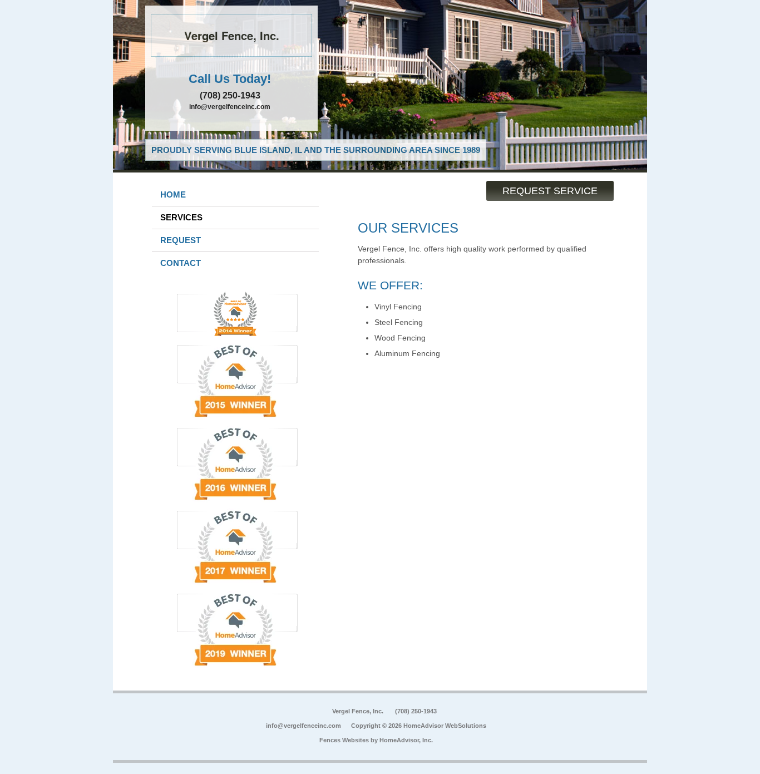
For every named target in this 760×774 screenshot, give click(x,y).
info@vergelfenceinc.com (229, 107)
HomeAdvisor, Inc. (406, 740)
